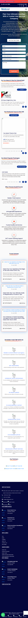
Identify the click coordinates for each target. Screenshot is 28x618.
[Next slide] (26, 107)
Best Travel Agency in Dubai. (17, 613)
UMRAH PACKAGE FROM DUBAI (7, 554)
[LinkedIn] (26, 6)
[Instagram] (21, 6)
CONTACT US (4, 542)
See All (21, 89)
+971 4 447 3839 (6, 4)
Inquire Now (14, 71)
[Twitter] (20, 616)
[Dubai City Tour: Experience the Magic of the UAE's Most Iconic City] (14, 262)
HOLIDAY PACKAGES (5, 551)
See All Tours (14, 115)
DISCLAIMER (4, 544)
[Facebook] (4, 616)
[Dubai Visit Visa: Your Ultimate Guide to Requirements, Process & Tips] (14, 286)
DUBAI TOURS (4, 553)
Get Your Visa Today (14, 40)
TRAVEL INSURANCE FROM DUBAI (8, 556)
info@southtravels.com (8, 499)
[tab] (6, 151)
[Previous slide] (23, 107)
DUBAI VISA (4, 549)
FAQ (2, 536)
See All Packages (22, 166)
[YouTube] (23, 6)
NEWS (3, 537)
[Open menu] (25, 10)
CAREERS (3, 539)
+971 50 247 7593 (22, 4)
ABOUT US (4, 541)
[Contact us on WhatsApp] (3, 615)
